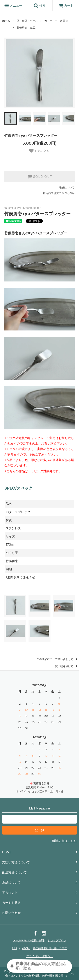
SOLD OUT (42, 177)
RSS (14, 948)
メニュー (15, 5)
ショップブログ (57, 940)
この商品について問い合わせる (55, 659)
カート (68, 5)
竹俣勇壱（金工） (27, 27)
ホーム (6, 20)
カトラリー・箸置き (56, 20)
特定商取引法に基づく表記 (59, 193)
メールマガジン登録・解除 (29, 940)
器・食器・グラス (27, 20)
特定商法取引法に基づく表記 (50, 948)
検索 (41, 5)
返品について (67, 187)
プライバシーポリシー (39, 956)
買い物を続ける (64, 666)
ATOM (26, 948)
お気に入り (42, 150)
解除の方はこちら (64, 840)
